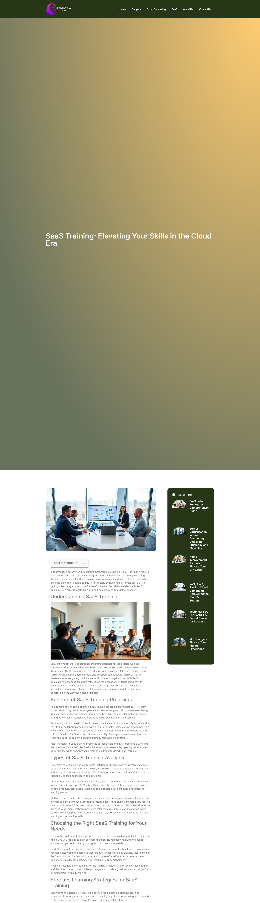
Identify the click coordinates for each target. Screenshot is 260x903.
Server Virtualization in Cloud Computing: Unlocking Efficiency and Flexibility (198, 538)
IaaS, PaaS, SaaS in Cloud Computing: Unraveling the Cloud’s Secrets (199, 592)
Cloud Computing (156, 9)
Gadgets (136, 9)
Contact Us (205, 9)
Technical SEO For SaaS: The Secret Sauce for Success (198, 616)
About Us (188, 9)
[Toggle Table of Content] (82, 563)
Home (122, 9)
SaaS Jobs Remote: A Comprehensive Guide (199, 506)
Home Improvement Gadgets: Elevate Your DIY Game (198, 563)
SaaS (174, 9)
